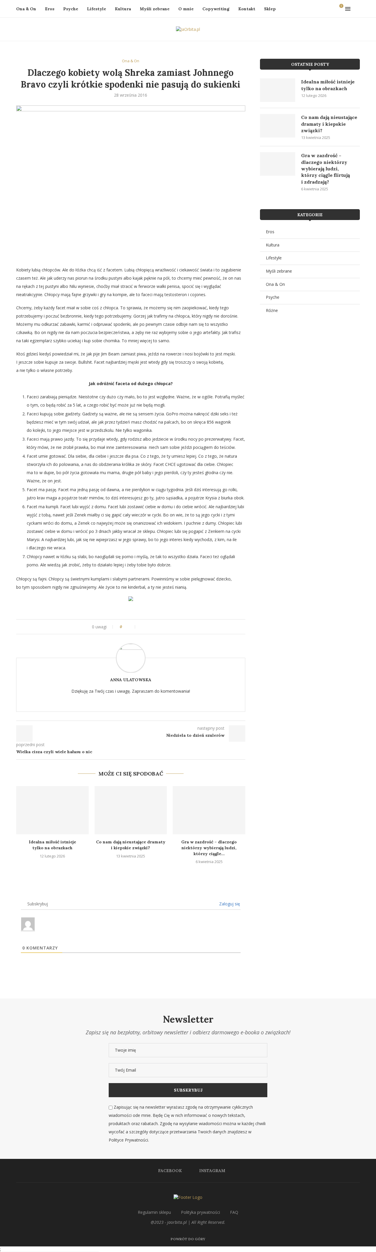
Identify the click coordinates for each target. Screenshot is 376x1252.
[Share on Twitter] (145, 627)
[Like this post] (131, 627)
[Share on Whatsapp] (150, 627)
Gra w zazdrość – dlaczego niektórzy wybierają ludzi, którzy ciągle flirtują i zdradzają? (325, 168)
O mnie (186, 8)
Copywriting (215, 8)
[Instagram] (331, 8)
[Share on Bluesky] (167, 627)
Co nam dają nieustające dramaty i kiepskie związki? (130, 844)
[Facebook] (324, 8)
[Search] (357, 8)
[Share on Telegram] (156, 627)
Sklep (270, 8)
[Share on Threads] (162, 627)
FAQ (234, 1212)
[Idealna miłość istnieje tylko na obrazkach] (52, 810)
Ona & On (26, 8)
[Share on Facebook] (139, 627)
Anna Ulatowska (130, 679)
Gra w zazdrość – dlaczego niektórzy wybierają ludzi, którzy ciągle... (209, 847)
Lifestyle (96, 8)
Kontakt (246, 8)
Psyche (70, 8)
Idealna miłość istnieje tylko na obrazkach (52, 844)
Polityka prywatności (200, 1212)
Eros (49, 8)
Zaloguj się (229, 904)
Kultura (123, 8)
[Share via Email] (173, 627)
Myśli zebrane (154, 8)
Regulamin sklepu (154, 1212)
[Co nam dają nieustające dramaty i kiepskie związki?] (131, 810)
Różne (272, 310)
